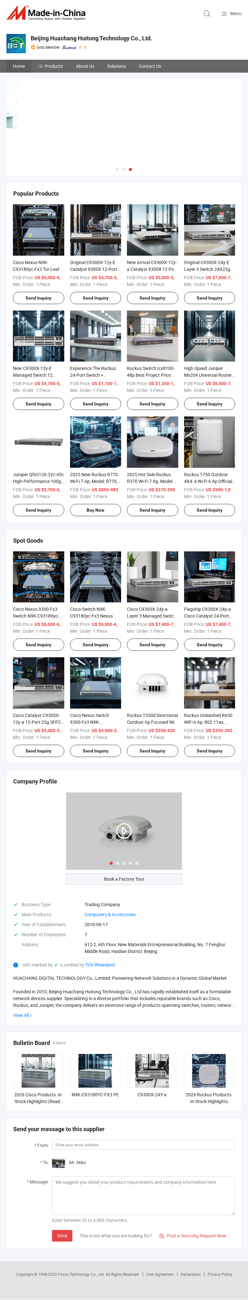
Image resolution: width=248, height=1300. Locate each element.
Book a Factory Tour (124, 879)
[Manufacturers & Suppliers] (47, 12)
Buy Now (95, 510)
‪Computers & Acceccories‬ (110, 914)
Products (54, 66)
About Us (85, 66)
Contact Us (150, 66)
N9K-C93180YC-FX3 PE (95, 1094)
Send (62, 1236)
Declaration (191, 1274)
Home (19, 66)
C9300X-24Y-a (152, 1094)
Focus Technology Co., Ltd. (82, 1274)
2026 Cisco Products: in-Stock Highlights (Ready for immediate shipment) (38, 1101)
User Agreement (160, 1274)
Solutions (116, 66)
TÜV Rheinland (100, 965)
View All (21, 1015)
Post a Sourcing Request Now (192, 1236)
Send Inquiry (38, 298)
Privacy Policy (220, 1274)
